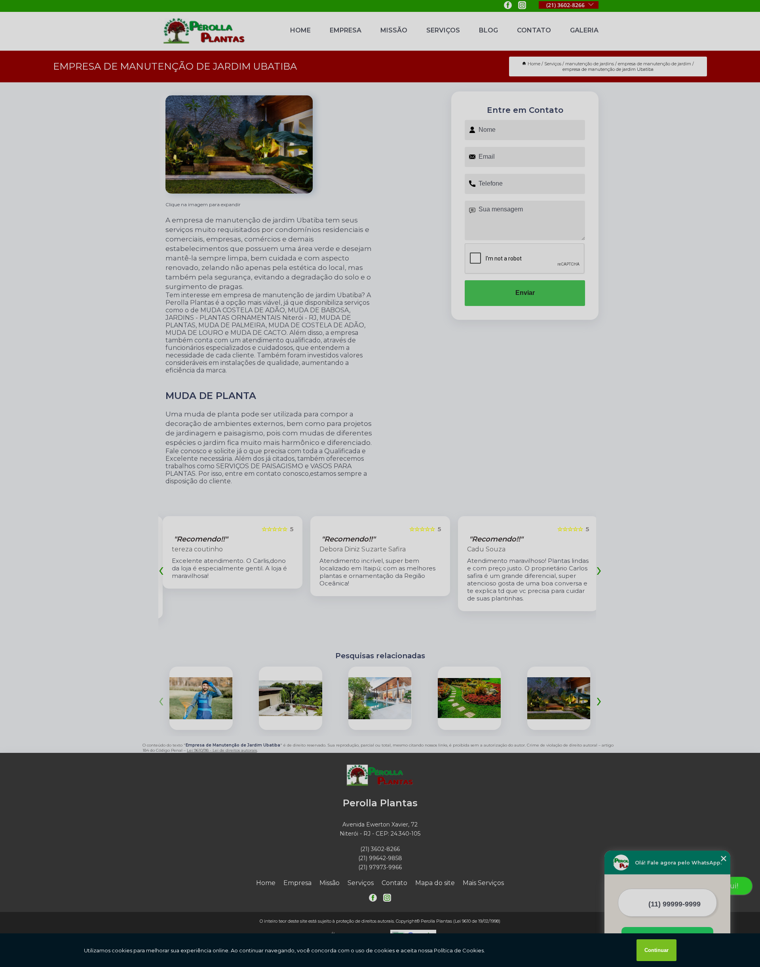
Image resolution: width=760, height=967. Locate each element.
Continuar (656, 950)
